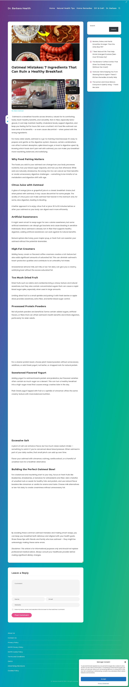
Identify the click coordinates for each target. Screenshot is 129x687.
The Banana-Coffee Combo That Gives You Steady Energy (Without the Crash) (105, 64)
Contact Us (12, 638)
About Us (11, 633)
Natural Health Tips (66, 8)
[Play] (73, 98)
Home (52, 8)
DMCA (10, 661)
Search (92, 26)
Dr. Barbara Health (19, 8)
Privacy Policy (13, 642)
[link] (15, 82)
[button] (125, 662)
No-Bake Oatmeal (24, 82)
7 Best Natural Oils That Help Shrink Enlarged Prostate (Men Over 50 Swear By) (104, 54)
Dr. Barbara (111, 8)
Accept (103, 679)
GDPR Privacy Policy (15, 647)
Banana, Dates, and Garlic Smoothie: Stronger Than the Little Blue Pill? (104, 44)
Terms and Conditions (16, 657)
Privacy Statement (103, 683)
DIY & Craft (99, 8)
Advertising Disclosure (16, 666)
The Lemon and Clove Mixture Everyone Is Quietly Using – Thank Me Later (105, 85)
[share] (61, 81)
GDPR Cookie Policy (15, 652)
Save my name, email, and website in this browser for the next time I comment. (40, 609)
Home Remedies (84, 8)
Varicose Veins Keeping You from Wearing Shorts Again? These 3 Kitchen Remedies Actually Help (105, 74)
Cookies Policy (13, 671)
